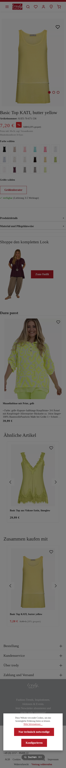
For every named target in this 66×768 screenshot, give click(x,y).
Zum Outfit (42, 274)
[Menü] (7, 6)
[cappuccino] (14, 149)
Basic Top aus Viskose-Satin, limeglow (30, 510)
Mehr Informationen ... (33, 724)
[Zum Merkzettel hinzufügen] (58, 27)
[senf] (45, 159)
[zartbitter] (24, 169)
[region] (33, 482)
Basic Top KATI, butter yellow (26, 614)
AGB (7, 759)
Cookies (17, 759)
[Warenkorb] (58, 6)
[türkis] (35, 149)
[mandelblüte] (4, 169)
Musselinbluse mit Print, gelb (18, 403)
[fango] (35, 169)
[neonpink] (45, 149)
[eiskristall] (4, 159)
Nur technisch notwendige (34, 731)
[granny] (55, 159)
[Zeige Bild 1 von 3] (49, 92)
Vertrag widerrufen (42, 764)
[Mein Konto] (43, 6)
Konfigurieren (34, 742)
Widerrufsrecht (21, 764)
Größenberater (13, 189)
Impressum (53, 759)
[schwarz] (4, 149)
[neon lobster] (24, 149)
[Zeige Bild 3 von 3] (58, 92)
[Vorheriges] (10, 482)
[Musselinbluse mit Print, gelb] (33, 359)
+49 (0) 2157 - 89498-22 (16, 753)
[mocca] (35, 159)
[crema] (24, 159)
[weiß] (55, 149)
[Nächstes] (55, 482)
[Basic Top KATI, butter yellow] (33, 62)
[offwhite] (14, 159)
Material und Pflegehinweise (32, 226)
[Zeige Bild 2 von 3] (53, 92)
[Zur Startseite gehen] (17, 6)
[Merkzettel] (35, 6)
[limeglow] (45, 169)
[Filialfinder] (51, 6)
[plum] (14, 169)
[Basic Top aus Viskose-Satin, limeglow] (33, 475)
